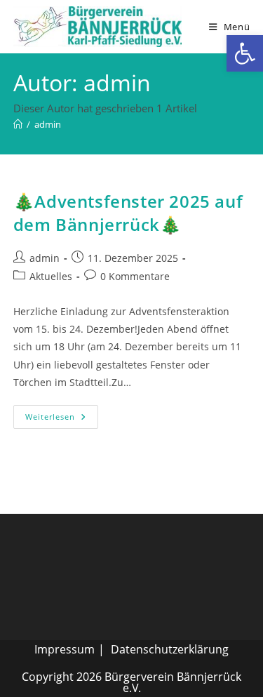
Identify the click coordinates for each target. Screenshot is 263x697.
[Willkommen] (17, 124)
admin (47, 124)
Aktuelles (50, 276)
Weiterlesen (61, 419)
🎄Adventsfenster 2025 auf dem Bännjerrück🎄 (128, 213)
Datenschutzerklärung (170, 649)
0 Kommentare (135, 276)
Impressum (64, 649)
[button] (245, 53)
